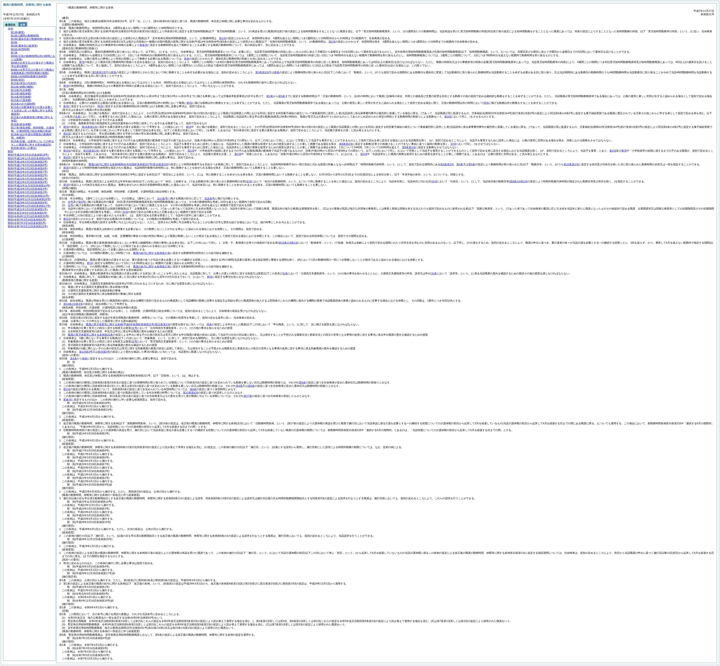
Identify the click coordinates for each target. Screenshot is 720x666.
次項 (125, 211)
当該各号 (209, 198)
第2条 (269, 96)
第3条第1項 (99, 72)
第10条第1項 (571, 164)
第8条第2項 (345, 143)
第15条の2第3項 (72, 303)
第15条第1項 (89, 126)
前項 (81, 62)
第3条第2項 (262, 72)
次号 (70, 201)
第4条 (459, 164)
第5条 (281, 96)
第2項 (612, 150)
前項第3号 (104, 351)
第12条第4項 (190, 392)
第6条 (193, 389)
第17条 (248, 395)
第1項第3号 (86, 351)
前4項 (66, 157)
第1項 (222, 38)
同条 (209, 324)
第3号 (81, 201)
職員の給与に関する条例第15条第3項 (128, 164)
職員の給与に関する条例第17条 (151, 252)
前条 (186, 58)
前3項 (66, 150)
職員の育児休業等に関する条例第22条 (90, 334)
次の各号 (162, 198)
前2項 (66, 133)
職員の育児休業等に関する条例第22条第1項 (128, 324)
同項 (486, 102)
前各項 (143, 44)
